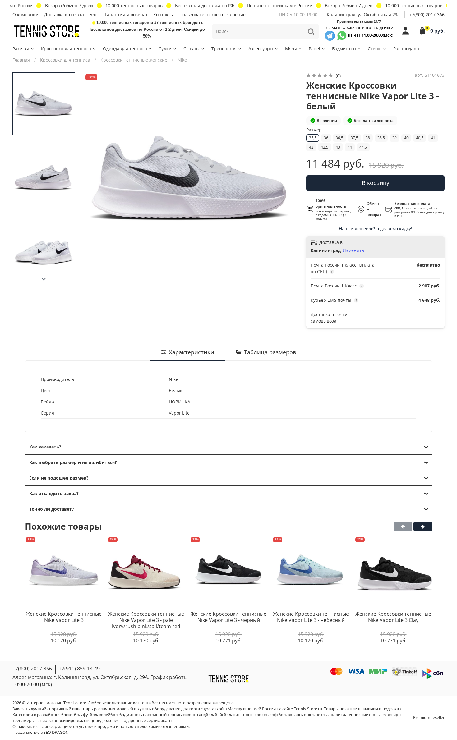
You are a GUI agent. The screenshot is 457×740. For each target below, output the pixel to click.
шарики (337, 714)
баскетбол (71, 714)
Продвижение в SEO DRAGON (40, 732)
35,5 (312, 137)
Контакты (163, 14)
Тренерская (224, 49)
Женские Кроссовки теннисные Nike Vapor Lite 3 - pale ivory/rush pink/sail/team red (146, 619)
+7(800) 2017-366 (427, 14)
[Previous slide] (94, 179)
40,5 (419, 137)
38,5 (381, 137)
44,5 (363, 147)
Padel (314, 49)
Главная (21, 60)
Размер (314, 130)
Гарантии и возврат (126, 14)
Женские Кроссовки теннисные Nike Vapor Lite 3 (64, 616)
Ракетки (20, 49)
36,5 (339, 137)
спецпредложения (101, 720)
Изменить (353, 250)
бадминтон (130, 714)
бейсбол (223, 714)
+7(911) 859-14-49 (79, 668)
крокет (261, 714)
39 (394, 137)
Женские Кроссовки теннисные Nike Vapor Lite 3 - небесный (311, 616)
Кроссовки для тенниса (66, 49)
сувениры (391, 714)
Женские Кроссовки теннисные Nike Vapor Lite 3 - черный (228, 616)
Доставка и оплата (64, 14)
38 (368, 137)
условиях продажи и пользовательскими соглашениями (134, 726)
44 (350, 147)
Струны (191, 49)
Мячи (291, 49)
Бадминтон (344, 49)
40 (406, 137)
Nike (182, 60)
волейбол (108, 714)
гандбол (205, 714)
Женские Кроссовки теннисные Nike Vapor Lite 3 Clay (393, 616)
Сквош (374, 49)
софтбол (278, 714)
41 (433, 137)
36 (326, 137)
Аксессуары (260, 49)
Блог (94, 14)
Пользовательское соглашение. (213, 14)
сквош (189, 714)
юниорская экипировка (59, 720)
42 (311, 147)
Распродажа (406, 49)
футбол (90, 714)
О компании (25, 14)
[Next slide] (43, 279)
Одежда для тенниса (125, 49)
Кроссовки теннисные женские (133, 60)
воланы (295, 714)
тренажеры (23, 720)
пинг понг (242, 714)
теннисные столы (364, 714)
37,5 (354, 137)
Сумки (165, 49)
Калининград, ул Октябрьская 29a (363, 14)
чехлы (322, 714)
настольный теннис (162, 714)
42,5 (324, 147)
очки (309, 714)
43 (338, 147)
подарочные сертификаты (146, 720)
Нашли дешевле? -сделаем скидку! (375, 229)
